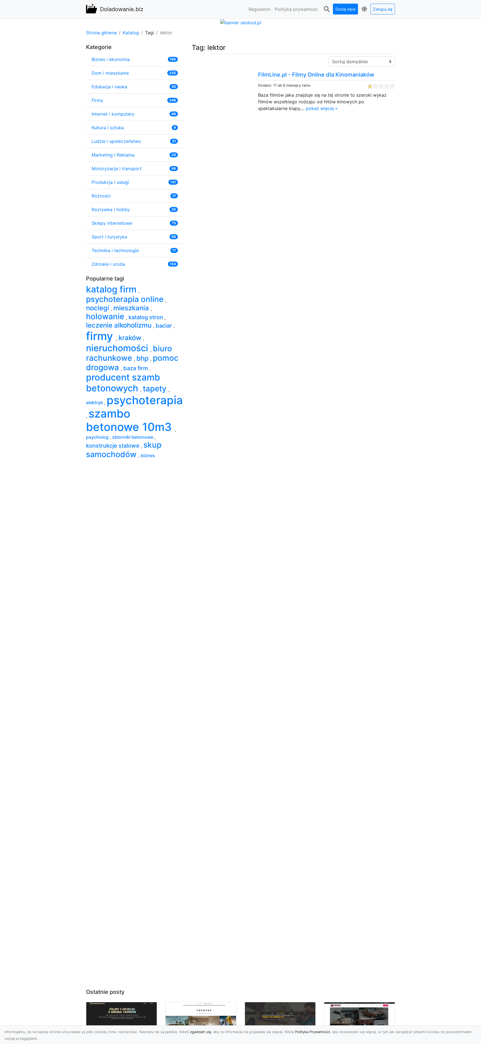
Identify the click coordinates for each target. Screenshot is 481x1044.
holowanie (106, 316)
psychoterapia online (125, 299)
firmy (101, 336)
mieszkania (132, 308)
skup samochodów (123, 449)
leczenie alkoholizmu (119, 325)
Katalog (131, 32)
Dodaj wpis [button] (345, 9)
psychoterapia (145, 400)
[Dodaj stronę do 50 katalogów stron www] (240, 22)
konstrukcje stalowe (113, 445)
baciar (164, 325)
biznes (148, 455)
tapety (155, 388)
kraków (131, 338)
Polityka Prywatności (312, 1032)
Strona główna (101, 32)
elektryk (95, 402)
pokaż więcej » (322, 108)
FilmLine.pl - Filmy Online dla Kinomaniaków (316, 74)
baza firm (136, 368)
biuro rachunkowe (129, 353)
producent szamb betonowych (123, 382)
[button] (326, 9)
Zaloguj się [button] (382, 9)
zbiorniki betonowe (133, 437)
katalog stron (147, 317)
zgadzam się (200, 1032)
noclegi (98, 308)
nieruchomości (118, 348)
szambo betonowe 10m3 (130, 420)
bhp (143, 358)
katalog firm (112, 289)
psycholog (98, 437)
